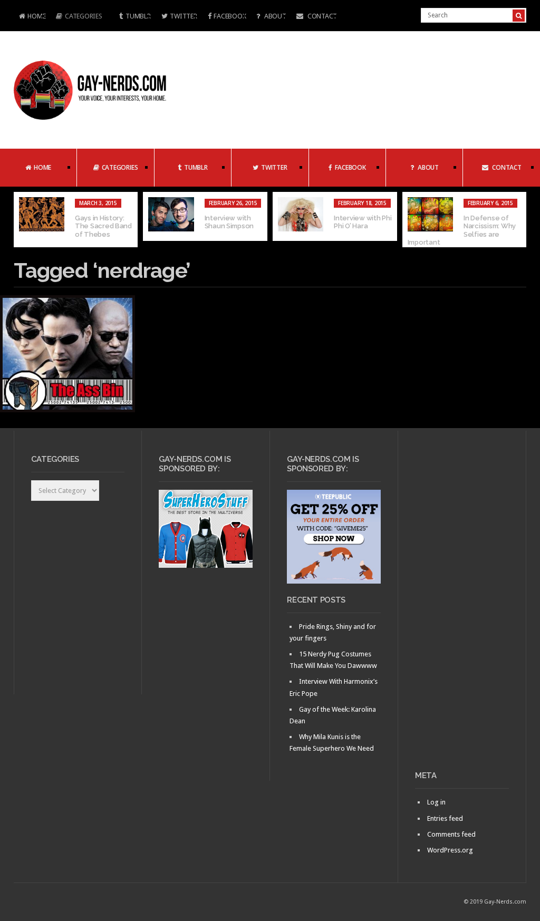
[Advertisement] (462, 605)
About (274, 16)
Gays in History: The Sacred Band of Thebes (103, 226)
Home (30, 17)
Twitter (183, 16)
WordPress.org (450, 850)
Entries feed (445, 818)
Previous (21, 219)
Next (518, 219)
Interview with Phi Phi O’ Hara (362, 222)
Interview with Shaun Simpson (229, 222)
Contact (321, 16)
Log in (436, 802)
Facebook (230, 16)
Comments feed (451, 834)
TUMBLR (138, 16)
